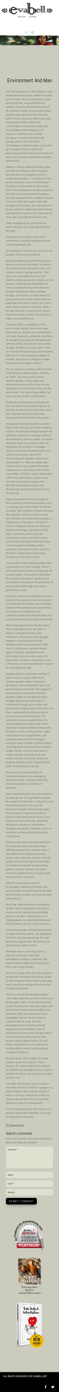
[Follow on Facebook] (46, 1387)
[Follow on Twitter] (54, 1387)
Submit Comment (21, 1201)
